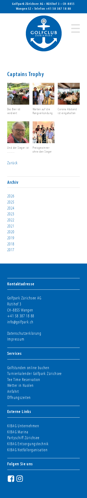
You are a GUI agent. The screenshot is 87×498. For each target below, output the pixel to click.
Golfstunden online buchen (28, 367)
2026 (10, 196)
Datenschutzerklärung (24, 333)
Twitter (29, 480)
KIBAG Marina (18, 432)
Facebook (11, 480)
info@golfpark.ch (20, 322)
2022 (10, 220)
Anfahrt (13, 391)
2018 (10, 244)
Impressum (16, 339)
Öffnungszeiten (19, 397)
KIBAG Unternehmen (23, 425)
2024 (10, 208)
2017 (10, 249)
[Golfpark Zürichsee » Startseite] (43, 33)
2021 (10, 226)
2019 (10, 238)
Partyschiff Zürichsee (23, 437)
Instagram (20, 480)
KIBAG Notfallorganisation (27, 449)
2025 (10, 202)
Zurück (12, 162)
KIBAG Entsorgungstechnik (28, 443)
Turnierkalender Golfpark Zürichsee (34, 373)
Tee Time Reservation (23, 379)
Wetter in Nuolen (20, 385)
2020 (10, 231)
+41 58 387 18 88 (58, 8)
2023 (10, 214)
